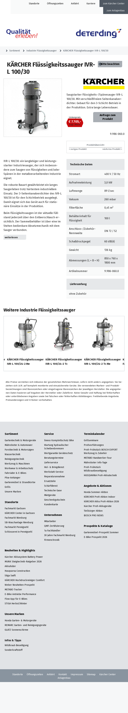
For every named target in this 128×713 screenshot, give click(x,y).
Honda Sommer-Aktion (96, 492)
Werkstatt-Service (54, 471)
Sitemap (91, 674)
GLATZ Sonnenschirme (16, 629)
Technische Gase (53, 490)
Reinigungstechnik (14, 459)
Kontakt (62, 674)
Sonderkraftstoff (13, 650)
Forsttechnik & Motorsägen (19, 449)
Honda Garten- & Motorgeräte (20, 620)
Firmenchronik (52, 540)
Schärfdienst (51, 485)
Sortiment (14, 50)
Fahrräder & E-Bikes (15, 473)
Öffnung (51, 3)
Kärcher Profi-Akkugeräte (98, 506)
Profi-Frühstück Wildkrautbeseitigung (95, 468)
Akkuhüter (10, 566)
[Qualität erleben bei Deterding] (26, 34)
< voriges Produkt (78, 149)
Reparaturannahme (54, 476)
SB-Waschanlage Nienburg (19, 522)
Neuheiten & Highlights (20, 550)
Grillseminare (91, 440)
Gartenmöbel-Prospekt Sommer (101, 532)
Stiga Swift (10, 575)
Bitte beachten (110, 64)
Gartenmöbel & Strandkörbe (20, 482)
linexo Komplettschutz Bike (59, 440)
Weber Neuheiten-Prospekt (19, 584)
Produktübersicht (95, 144)
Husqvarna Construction (17, 570)
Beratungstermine (54, 457)
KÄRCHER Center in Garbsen (20, 513)
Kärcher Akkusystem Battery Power (24, 557)
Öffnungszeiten (35, 674)
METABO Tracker (13, 589)
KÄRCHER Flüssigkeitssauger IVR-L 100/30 (85, 50)
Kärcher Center (116, 3)
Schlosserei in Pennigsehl (18, 531)
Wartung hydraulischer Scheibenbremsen (56, 446)
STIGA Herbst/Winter (16, 603)
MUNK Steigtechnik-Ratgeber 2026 (23, 561)
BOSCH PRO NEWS (94, 515)
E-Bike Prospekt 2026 (95, 537)
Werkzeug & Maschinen (17, 463)
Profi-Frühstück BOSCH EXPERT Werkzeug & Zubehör (101, 451)
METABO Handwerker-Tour (98, 457)
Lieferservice (51, 462)
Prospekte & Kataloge (98, 526)
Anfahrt (75, 3)
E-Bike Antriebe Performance (20, 594)
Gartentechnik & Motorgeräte (20, 440)
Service (49, 434)
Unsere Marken (13, 491)
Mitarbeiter (50, 521)
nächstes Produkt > (112, 149)
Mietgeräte (50, 495)
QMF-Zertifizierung (54, 526)
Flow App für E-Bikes (16, 598)
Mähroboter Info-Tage (95, 462)
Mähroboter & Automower (18, 445)
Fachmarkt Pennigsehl (16, 527)
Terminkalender (94, 434)
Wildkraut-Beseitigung (16, 645)
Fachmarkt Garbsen (15, 508)
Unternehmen (53, 515)
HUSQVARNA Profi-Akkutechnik (100, 475)
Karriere (90, 3)
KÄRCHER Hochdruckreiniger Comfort (24, 580)
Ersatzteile (50, 481)
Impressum (77, 674)
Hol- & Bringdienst (54, 467)
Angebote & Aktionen (98, 486)
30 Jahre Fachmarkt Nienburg (59, 535)
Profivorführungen (94, 445)
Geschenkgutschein (54, 499)
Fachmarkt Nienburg (15, 517)
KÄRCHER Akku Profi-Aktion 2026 (101, 501)
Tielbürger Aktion (93, 510)
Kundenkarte (51, 504)
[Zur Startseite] (99, 34)
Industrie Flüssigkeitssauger (41, 50)
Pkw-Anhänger (12, 477)
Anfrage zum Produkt (108, 117)
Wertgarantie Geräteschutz (58, 453)
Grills (7, 487)
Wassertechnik (12, 454)
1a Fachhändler (52, 530)
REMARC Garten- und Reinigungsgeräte (25, 625)
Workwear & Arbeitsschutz (19, 468)
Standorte (34, 3)
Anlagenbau (118, 10)
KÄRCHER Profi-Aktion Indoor (99, 496)
